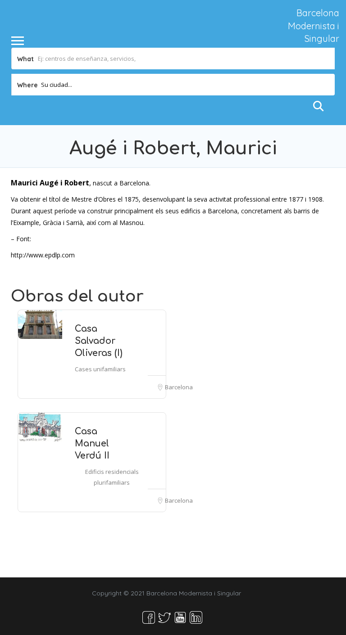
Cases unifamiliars (100, 369)
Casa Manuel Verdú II (92, 443)
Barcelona (179, 387)
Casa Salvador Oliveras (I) (99, 341)
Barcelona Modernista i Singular (313, 25)
